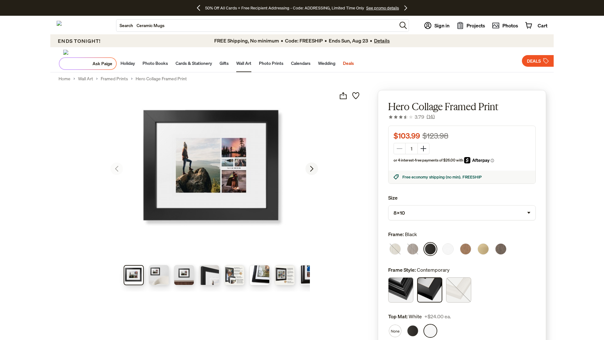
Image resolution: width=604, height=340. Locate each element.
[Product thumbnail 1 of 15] (134, 275)
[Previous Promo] (201, 8)
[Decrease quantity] (399, 148)
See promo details (382, 8)
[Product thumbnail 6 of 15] (259, 275)
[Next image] (311, 168)
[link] (411, 117)
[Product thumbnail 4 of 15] (209, 275)
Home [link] (64, 78)
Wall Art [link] (85, 78)
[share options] (343, 95)
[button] (403, 25)
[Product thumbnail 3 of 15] (184, 275)
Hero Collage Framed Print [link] (161, 78)
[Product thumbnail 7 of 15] (285, 275)
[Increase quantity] (423, 148)
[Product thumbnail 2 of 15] (159, 275)
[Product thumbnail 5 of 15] (234, 275)
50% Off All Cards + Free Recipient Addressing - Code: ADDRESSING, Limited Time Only (284, 8)
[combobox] (256, 25)
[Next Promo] (405, 7)
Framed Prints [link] (114, 78)
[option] (395, 249)
